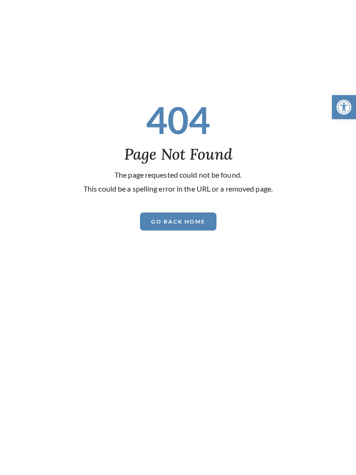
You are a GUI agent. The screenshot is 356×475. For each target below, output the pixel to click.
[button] (344, 107)
